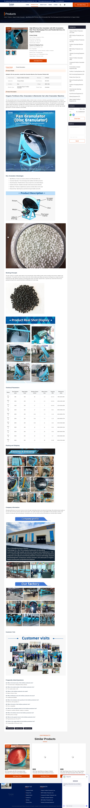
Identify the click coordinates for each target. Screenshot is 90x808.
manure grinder (10, 728)
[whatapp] (70, 115)
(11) (74, 77)
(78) (76, 40)
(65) (74, 67)
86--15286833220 (60, 1)
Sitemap (27, 799)
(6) (75, 90)
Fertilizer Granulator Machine (47, 797)
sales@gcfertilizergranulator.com (46, 1)
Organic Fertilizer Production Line (48, 790)
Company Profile (29, 790)
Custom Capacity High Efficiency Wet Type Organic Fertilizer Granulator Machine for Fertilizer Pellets (72, 772)
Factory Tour (28, 792)
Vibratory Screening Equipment (47, 802)
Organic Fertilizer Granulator (19, 17)
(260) (76, 58)
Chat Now (77, 118)
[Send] (87, 805)
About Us (43, 4)
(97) (76, 36)
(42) (76, 85)
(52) (76, 49)
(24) (76, 71)
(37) (74, 96)
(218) (76, 31)
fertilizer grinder (28, 728)
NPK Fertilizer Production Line (47, 792)
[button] (6, 759)
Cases (55, 4)
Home (27, 4)
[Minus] (86, 777)
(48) (76, 54)
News (50, 4)
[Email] (73, 115)
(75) (76, 45)
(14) (76, 74)
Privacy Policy (29, 802)
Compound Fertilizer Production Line (48, 795)
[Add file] (64, 805)
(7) (76, 93)
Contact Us (28, 797)
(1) (74, 100)
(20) (76, 81)
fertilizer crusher (19, 728)
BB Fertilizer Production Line (47, 799)
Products (34, 4)
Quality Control (29, 795)
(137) (76, 63)
